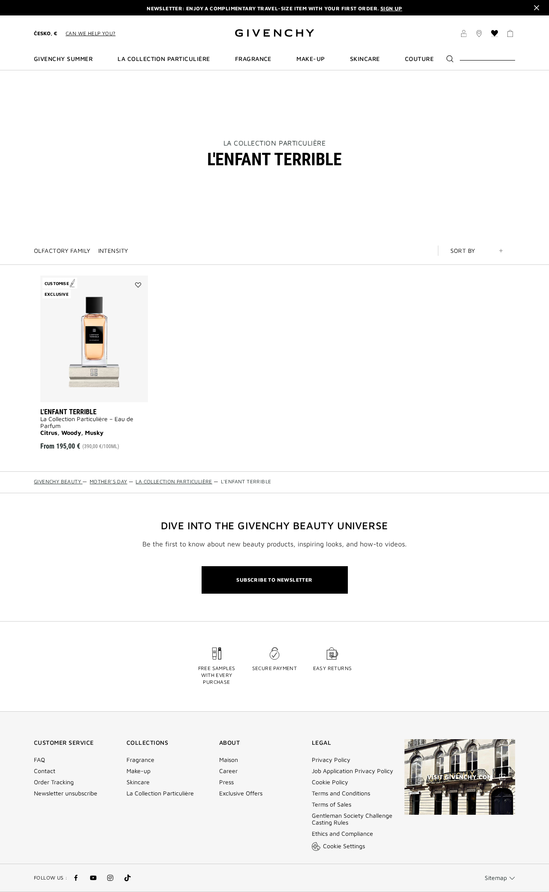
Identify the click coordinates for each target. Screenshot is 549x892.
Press (226, 782)
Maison (228, 759)
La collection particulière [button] (164, 58)
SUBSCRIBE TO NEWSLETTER (274, 579)
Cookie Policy (330, 782)
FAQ (39, 759)
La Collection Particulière (274, 143)
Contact (44, 771)
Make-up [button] (310, 58)
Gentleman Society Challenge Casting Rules (352, 819)
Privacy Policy (331, 759)
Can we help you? (90, 33)
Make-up (139, 771)
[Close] (536, 7)
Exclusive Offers (240, 793)
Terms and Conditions (341, 793)
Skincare (138, 782)
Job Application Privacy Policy (352, 771)
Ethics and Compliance (342, 833)
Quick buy (106, 389)
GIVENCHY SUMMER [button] (63, 58)
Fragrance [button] (253, 58)
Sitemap (496, 877)
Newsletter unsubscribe (65, 793)
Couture (419, 58)
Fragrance (140, 759)
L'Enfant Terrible (68, 412)
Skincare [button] (365, 58)
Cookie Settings (344, 846)
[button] (464, 34)
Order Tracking (54, 782)
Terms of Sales (331, 804)
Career (228, 771)
